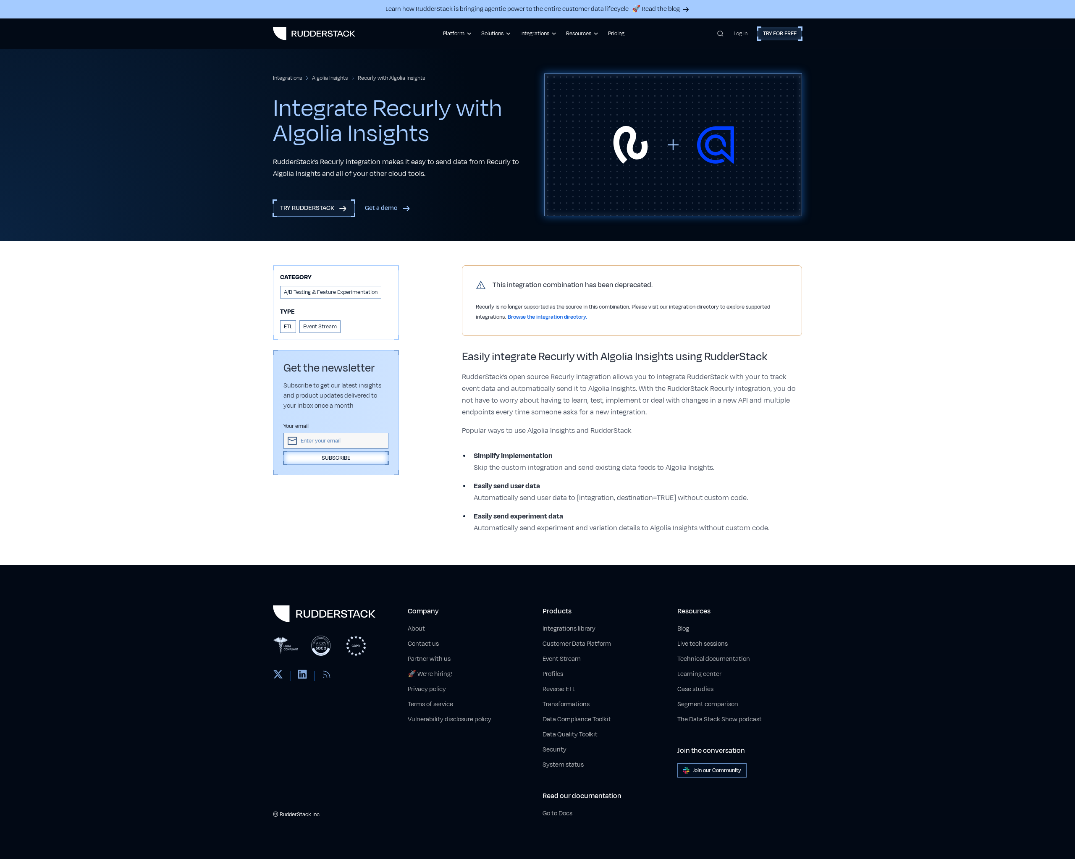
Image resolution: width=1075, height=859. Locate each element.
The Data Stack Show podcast (719, 719)
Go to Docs (557, 813)
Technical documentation (713, 659)
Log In (740, 33)
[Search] (720, 33)
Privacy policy (427, 689)
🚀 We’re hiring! (430, 674)
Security (554, 749)
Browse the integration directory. (547, 317)
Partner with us (429, 659)
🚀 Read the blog (656, 9)
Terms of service (430, 704)
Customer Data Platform (577, 643)
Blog (683, 628)
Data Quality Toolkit (570, 734)
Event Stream (562, 659)
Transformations (566, 704)
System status (563, 764)
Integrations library (569, 628)
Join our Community (717, 770)
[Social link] (278, 676)
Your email (296, 426)
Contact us (423, 643)
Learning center (699, 674)
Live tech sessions (702, 643)
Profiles (553, 674)
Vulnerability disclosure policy (449, 719)
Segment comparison (707, 704)
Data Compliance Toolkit (577, 719)
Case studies (695, 689)
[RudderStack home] (314, 33)
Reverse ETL (559, 689)
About (416, 628)
